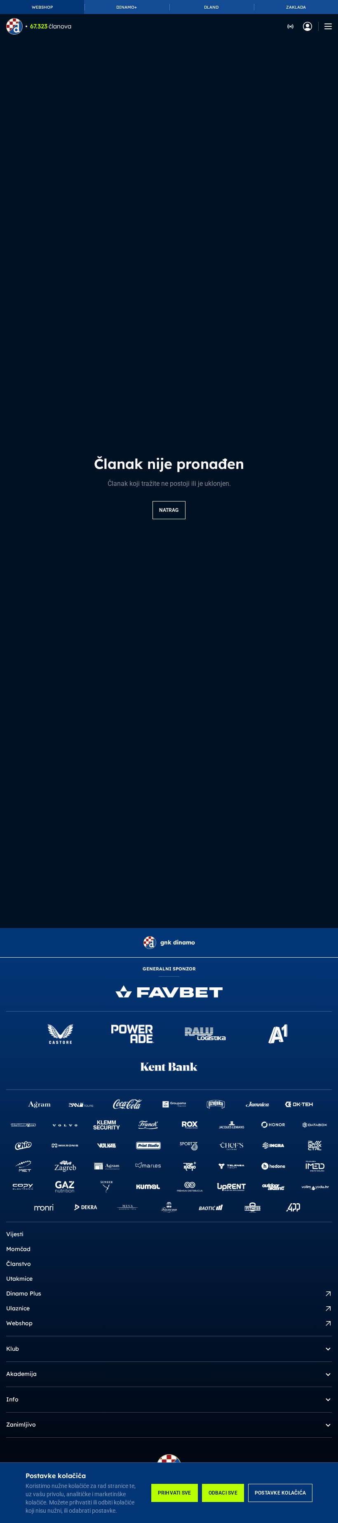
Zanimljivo (21, 1424)
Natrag (168, 510)
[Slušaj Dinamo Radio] (290, 26)
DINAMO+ (126, 7)
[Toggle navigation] (328, 26)
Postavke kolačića (280, 1493)
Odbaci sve (223, 1493)
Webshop (19, 1323)
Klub (12, 1348)
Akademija (21, 1374)
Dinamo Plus (23, 1293)
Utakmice (19, 1278)
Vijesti (14, 1234)
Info (12, 1399)
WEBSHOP (42, 7)
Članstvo (18, 1264)
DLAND (211, 7)
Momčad (18, 1249)
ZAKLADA (296, 7)
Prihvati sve (174, 1493)
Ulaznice (18, 1308)
